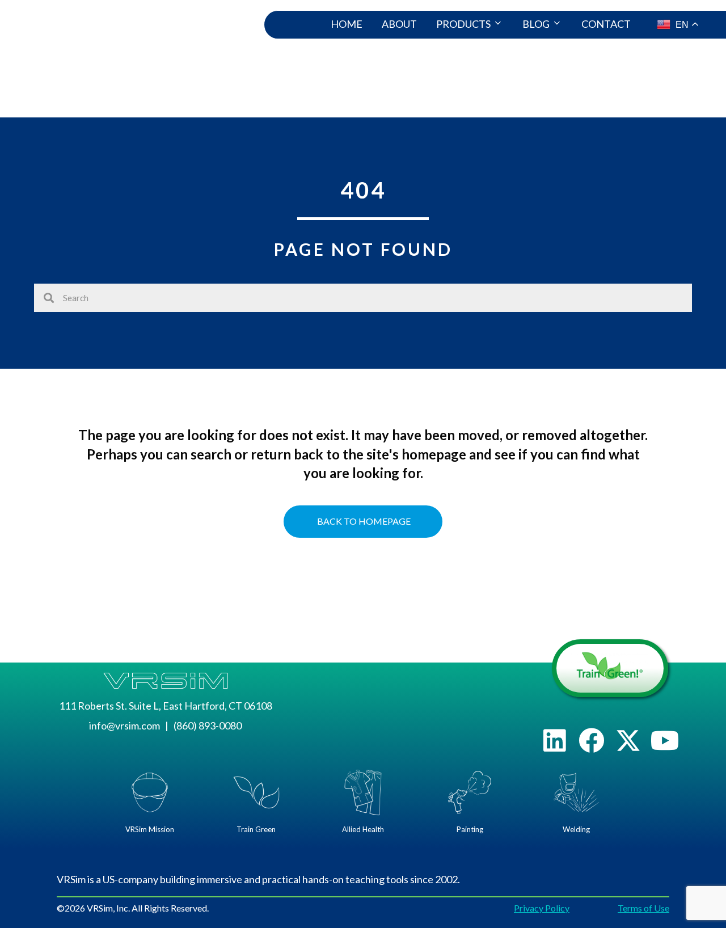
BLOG (536, 24)
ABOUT (399, 24)
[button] (554, 740)
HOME (346, 24)
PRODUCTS (463, 24)
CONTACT (606, 24)
